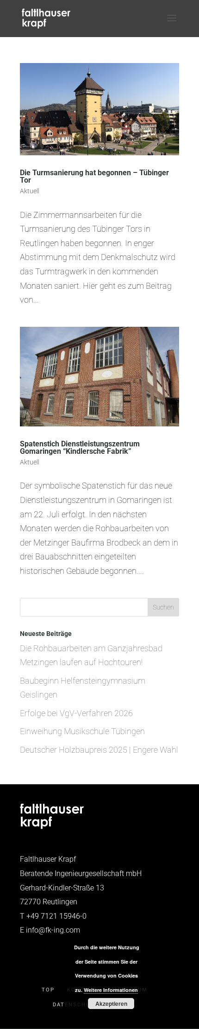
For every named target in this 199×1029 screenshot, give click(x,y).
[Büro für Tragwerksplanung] (52, 826)
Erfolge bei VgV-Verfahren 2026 (76, 713)
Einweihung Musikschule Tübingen (82, 731)
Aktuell (29, 191)
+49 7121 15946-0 (56, 916)
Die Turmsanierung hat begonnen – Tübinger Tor (94, 176)
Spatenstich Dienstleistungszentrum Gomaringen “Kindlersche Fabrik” (80, 447)
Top (48, 990)
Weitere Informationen (111, 989)
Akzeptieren (111, 1003)
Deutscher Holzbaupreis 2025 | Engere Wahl (99, 750)
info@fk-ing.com (53, 930)
